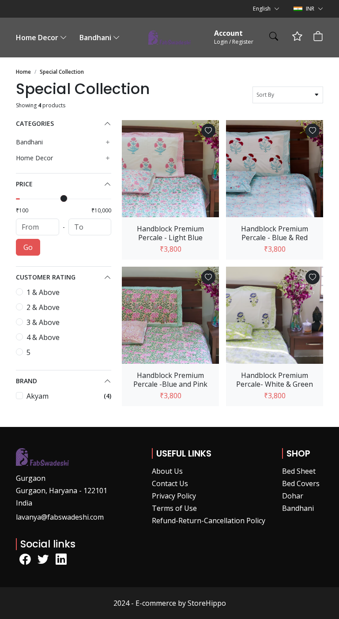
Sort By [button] (266, 94)
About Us (167, 471)
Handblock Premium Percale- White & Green (274, 380)
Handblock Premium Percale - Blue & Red (274, 233)
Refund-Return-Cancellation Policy (208, 520)
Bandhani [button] (29, 142)
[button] (266, 8)
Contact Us (170, 483)
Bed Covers (301, 483)
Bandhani (95, 37)
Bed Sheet (299, 471)
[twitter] (43, 560)
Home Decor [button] (34, 158)
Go (28, 247)
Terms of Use (174, 508)
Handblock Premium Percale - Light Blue (170, 233)
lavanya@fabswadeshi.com (60, 517)
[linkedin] (61, 560)
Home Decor (37, 37)
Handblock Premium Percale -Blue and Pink (170, 380)
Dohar (292, 496)
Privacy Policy (174, 496)
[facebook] (24, 560)
